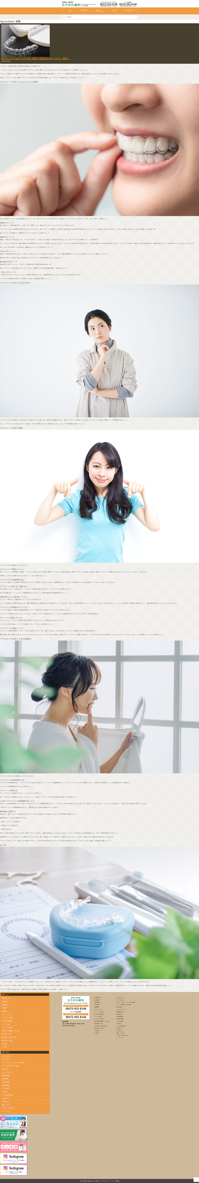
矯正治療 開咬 (6, 1034)
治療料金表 (5, 1079)
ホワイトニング (6, 1014)
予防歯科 (4, 1008)
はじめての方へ (6, 1056)
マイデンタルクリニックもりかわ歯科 (13, 1062)
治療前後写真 (6, 1082)
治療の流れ (5, 1069)
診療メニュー (99, 10)
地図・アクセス (6, 1105)
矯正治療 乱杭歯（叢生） (10, 1037)
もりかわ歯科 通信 (7, 1095)
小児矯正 (4, 1047)
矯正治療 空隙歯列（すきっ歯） (11, 1031)
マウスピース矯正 (7, 1027)
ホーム (70, 10)
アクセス (114, 10)
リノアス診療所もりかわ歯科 (10, 1066)
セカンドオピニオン (8, 1072)
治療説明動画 (6, 1085)
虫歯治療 (4, 1001)
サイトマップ (6, 1111)
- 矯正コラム (5, 1101)
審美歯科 (4, 1011)
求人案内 (4, 1092)
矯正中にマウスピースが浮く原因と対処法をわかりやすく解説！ (35, 58)
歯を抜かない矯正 (7, 1040)
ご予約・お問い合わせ (8, 1108)
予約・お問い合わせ (129, 10)
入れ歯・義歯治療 (7, 1021)
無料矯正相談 (6, 1075)
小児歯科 (4, 1044)
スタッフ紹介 (6, 1059)
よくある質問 (6, 1088)
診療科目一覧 (6, 998)
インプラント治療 (7, 1018)
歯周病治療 (5, 1004)
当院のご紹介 (85, 10)
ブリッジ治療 (6, 1024)
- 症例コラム (5, 1098)
